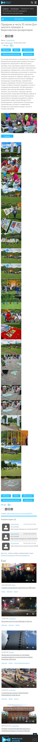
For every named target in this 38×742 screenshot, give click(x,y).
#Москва (6, 50)
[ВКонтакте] (6, 36)
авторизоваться (23, 555)
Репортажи (15, 9)
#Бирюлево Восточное (11, 54)
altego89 (11, 652)
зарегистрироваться (8, 555)
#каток (16, 591)
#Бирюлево (28, 50)
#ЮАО (16, 50)
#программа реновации (22, 663)
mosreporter (10, 40)
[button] (19, 123)
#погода (11, 625)
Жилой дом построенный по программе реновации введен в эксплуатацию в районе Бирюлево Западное (17, 657)
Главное (6, 9)
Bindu (13, 585)
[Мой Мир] (12, 36)
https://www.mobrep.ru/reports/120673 (19, 513)
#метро (16, 699)
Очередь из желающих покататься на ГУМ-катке (18, 588)
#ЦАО (3, 591)
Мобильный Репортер (6, 2)
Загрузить (19, 19)
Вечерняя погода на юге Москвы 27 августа (17, 621)
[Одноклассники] (9, 36)
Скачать (7, 136)
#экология (28, 54)
